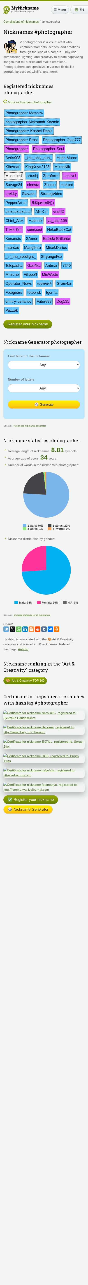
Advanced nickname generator (30, 426)
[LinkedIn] (25, 629)
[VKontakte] (50, 629)
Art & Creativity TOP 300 (25, 681)
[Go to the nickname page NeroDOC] (44, 713)
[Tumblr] (44, 629)
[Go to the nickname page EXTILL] (44, 741)
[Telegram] (6, 629)
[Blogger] (31, 629)
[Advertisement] (44, 868)
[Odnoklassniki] (56, 629)
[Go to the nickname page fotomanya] (44, 784)
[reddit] (37, 629)
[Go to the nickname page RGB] (44, 756)
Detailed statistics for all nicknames (32, 615)
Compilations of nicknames (21, 21)
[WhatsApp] (18, 629)
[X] (12, 629)
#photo (23, 649)
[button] (79, 9)
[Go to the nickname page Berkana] (44, 727)
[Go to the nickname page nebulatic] (44, 770)
